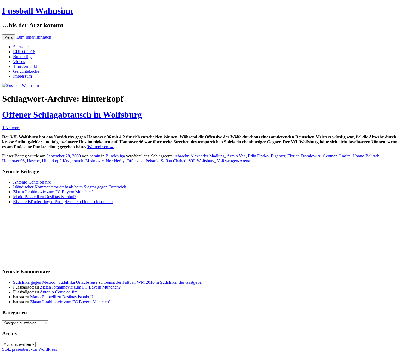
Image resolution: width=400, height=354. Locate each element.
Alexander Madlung (207, 156)
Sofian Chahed (173, 161)
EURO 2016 (24, 51)
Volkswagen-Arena (233, 161)
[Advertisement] (29, 235)
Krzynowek (73, 161)
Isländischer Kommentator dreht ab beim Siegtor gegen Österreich (69, 187)
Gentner (329, 156)
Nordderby (115, 161)
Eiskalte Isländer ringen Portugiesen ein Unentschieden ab (63, 201)
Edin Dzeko (258, 156)
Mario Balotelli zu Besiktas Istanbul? (44, 196)
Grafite (344, 156)
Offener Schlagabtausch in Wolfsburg (72, 114)
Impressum (22, 76)
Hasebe (33, 161)
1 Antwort (11, 127)
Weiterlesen (100, 146)
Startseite (21, 47)
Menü (8, 37)
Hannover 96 (13, 161)
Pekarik (152, 161)
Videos (19, 61)
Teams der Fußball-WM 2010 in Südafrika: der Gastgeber (153, 282)
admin (95, 156)
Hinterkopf (51, 161)
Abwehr (181, 156)
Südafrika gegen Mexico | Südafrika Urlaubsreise (55, 282)
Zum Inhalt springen (33, 37)
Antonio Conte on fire (32, 182)
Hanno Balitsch (366, 156)
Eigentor (278, 156)
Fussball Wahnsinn (37, 10)
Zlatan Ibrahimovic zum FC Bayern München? (53, 191)
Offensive (135, 161)
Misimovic (94, 161)
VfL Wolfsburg (202, 161)
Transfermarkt (25, 66)
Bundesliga (22, 56)
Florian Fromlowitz (304, 156)
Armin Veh (236, 156)
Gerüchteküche (26, 71)
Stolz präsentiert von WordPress (29, 349)
